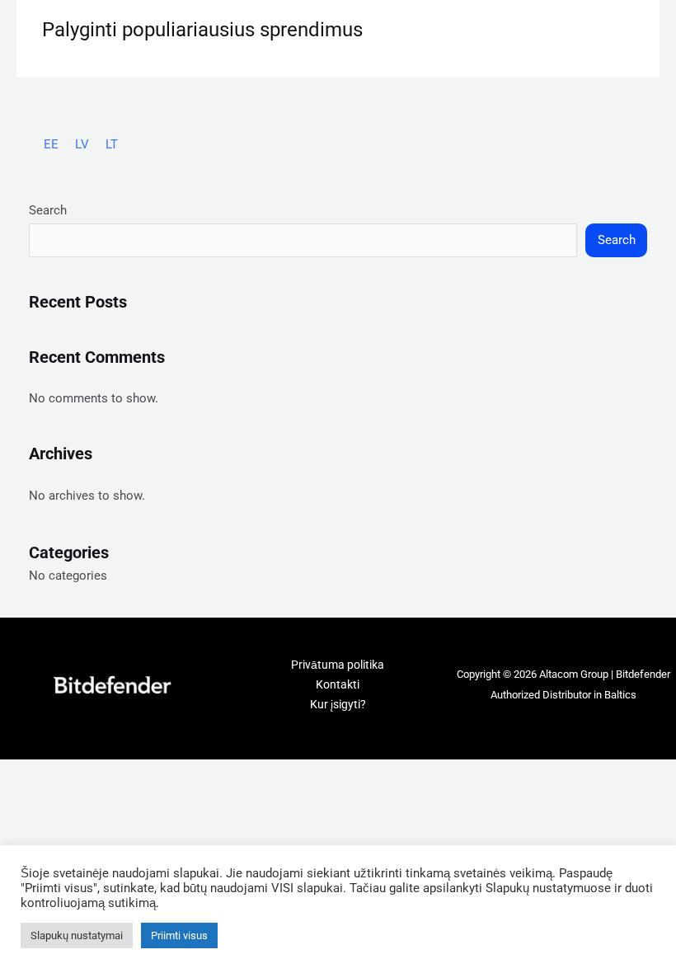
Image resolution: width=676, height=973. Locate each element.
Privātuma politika (337, 664)
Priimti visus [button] (179, 935)
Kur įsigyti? (338, 704)
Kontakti (337, 684)
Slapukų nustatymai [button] (77, 935)
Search (48, 210)
